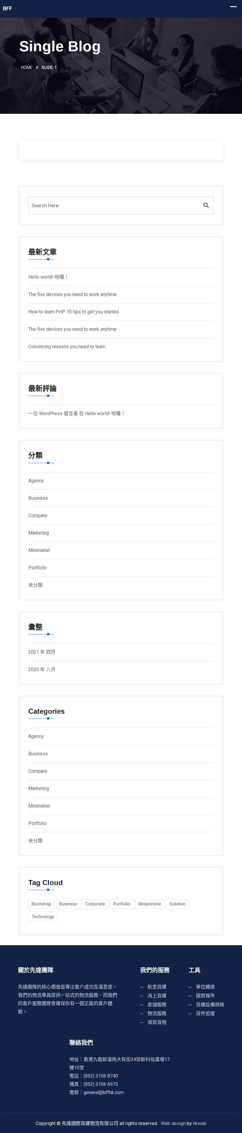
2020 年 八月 (41, 669)
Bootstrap (41, 904)
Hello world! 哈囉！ (48, 277)
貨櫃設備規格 (210, 1004)
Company (38, 515)
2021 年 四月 (41, 652)
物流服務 (157, 1013)
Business (38, 498)
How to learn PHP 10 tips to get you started (73, 312)
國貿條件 (205, 996)
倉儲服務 (157, 1004)
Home (26, 67)
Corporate (95, 904)
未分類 (35, 585)
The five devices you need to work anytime (72, 294)
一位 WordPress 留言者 (53, 413)
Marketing (38, 533)
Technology (43, 916)
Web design (173, 1123)
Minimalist (39, 550)
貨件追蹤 (205, 1013)
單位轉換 (205, 987)
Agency (36, 481)
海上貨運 (157, 996)
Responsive (150, 904)
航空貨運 (157, 987)
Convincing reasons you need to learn (66, 346)
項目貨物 (157, 1022)
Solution (177, 904)
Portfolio (37, 567)
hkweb (200, 1123)
